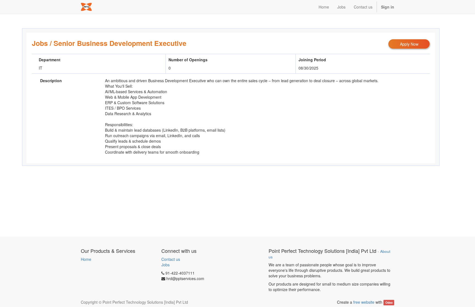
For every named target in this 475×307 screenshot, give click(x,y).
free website (363, 302)
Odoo (389, 302)
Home (86, 259)
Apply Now (409, 44)
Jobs (40, 43)
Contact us (170, 259)
